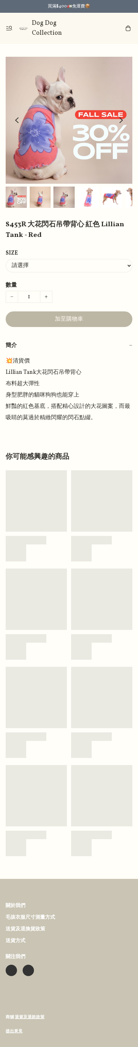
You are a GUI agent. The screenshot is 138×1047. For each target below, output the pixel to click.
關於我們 (15, 905)
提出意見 (14, 1031)
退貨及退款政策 (30, 1017)
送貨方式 (15, 940)
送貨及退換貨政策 (25, 929)
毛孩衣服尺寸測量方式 (30, 917)
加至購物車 (69, 319)
